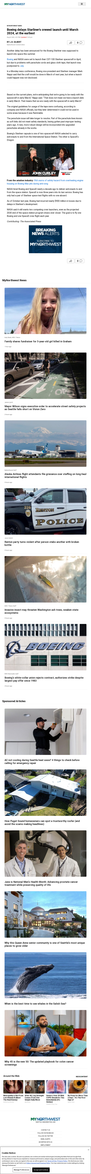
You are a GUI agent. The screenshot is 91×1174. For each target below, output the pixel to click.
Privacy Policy (62, 1161)
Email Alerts (45, 1139)
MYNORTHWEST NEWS (14, 26)
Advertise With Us (45, 1142)
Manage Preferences (21, 1170)
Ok (88, 1149)
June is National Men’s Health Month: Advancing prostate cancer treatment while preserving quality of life (41, 883)
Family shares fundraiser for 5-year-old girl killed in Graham (38, 341)
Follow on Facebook (46, 1133)
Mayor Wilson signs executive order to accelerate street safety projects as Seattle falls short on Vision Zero (45, 408)
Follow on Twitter (45, 1136)
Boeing (10, 59)
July (22, 66)
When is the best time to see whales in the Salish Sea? (35, 1003)
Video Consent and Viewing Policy (38, 1163)
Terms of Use (52, 1161)
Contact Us (45, 1130)
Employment (45, 1145)
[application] (46, 160)
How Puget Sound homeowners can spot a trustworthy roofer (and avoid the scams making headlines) (42, 822)
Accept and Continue (41, 1170)
